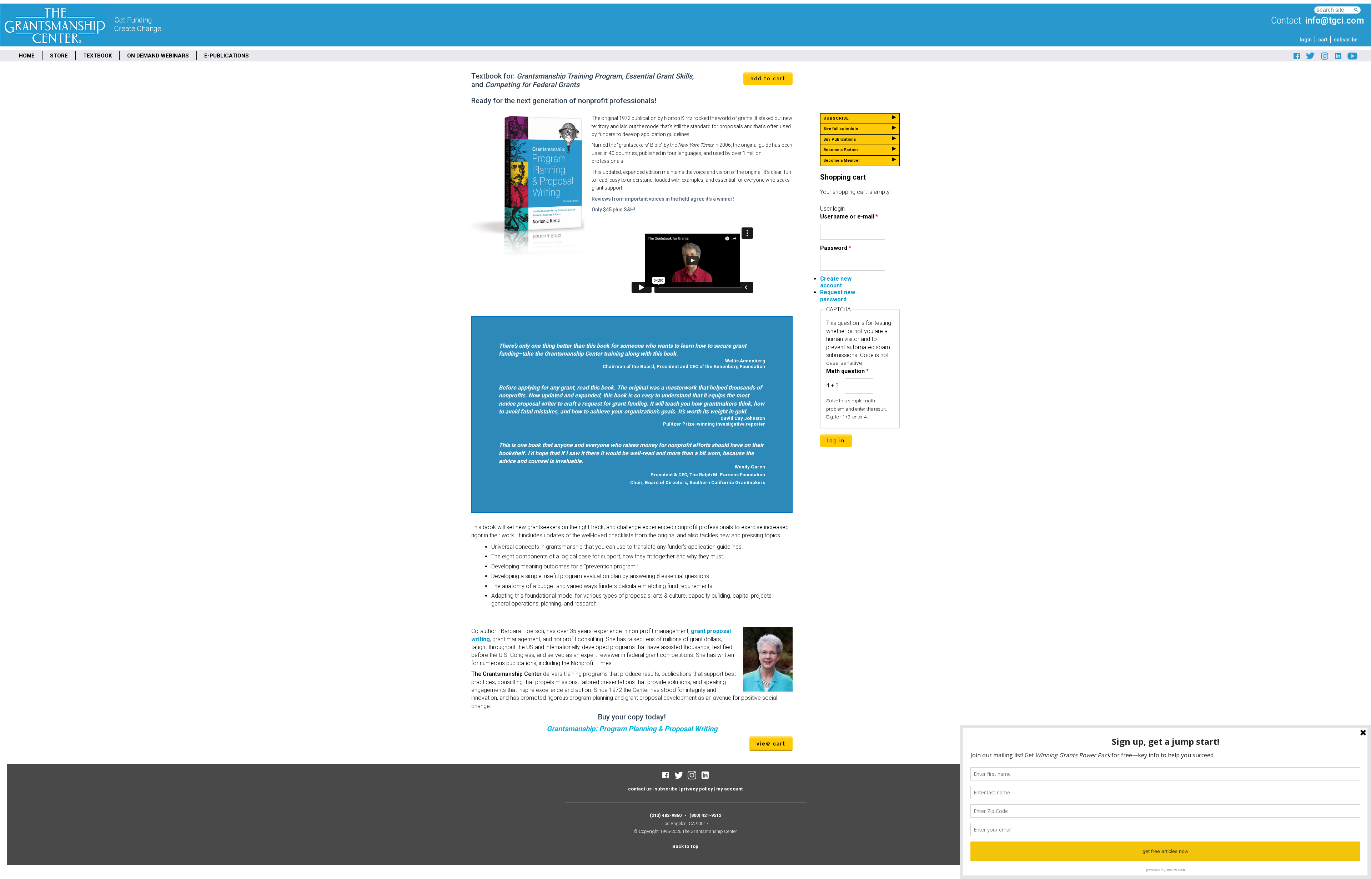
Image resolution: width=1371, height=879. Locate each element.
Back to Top (685, 846)
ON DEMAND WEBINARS (158, 55)
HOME (27, 55)
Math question (847, 371)
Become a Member (841, 160)
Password (835, 248)
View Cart (771, 744)
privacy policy (697, 789)
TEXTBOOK (97, 55)
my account (729, 789)
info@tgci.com (1334, 20)
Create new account (836, 282)
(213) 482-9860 (666, 815)
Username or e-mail (849, 216)
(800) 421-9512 (705, 815)
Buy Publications (839, 139)
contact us (640, 789)
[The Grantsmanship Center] (53, 44)
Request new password (837, 295)
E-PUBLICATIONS (226, 55)
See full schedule (840, 128)
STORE (59, 55)
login (1306, 39)
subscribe (1345, 39)
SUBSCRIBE (836, 118)
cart (1322, 39)
